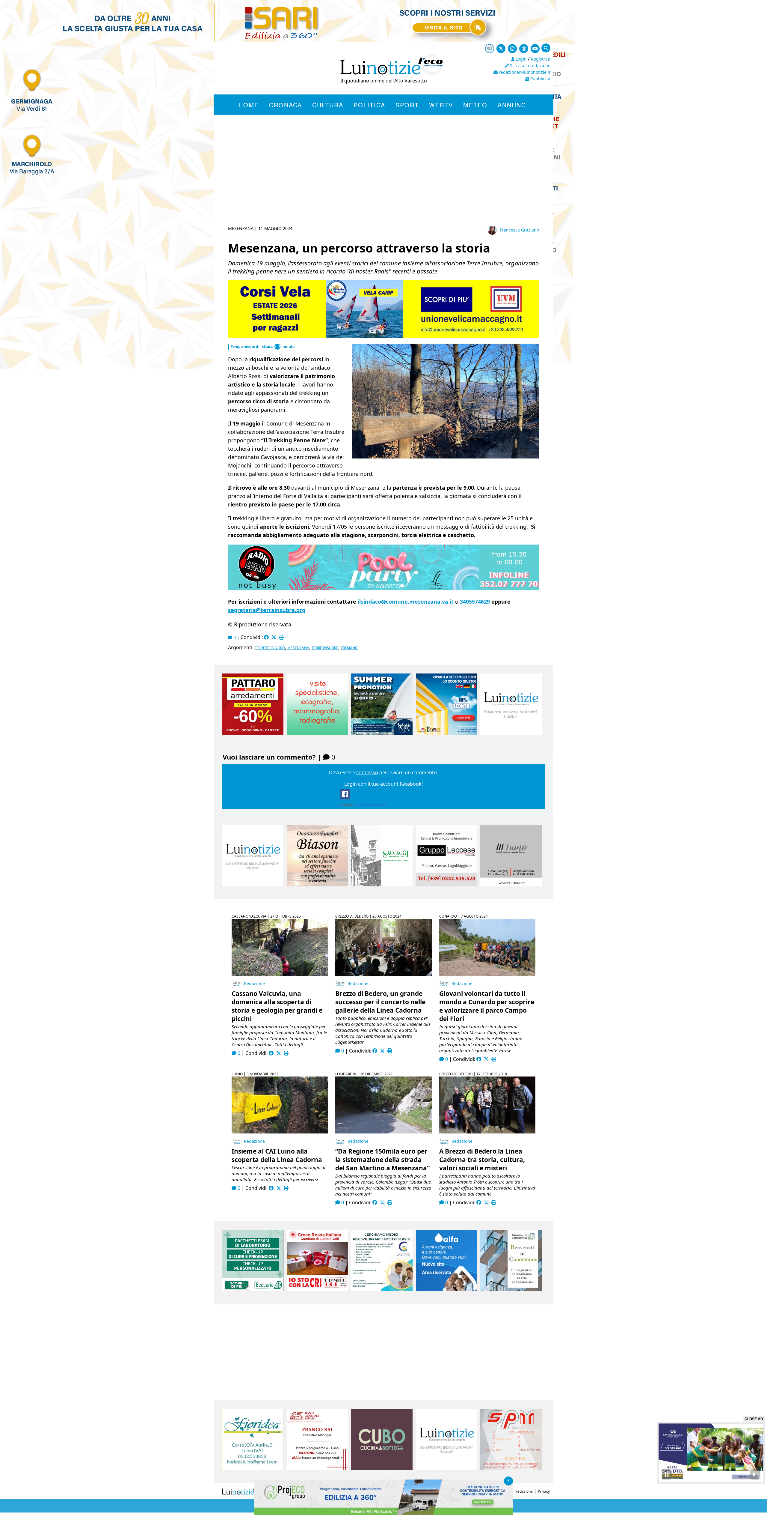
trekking (349, 647)
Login (520, 59)
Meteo (475, 104)
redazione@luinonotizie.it (524, 72)
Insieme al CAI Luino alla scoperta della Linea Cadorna (277, 1155)
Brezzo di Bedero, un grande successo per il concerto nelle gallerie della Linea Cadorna (380, 1001)
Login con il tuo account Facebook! (383, 784)
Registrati (540, 59)
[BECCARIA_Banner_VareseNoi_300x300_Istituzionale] (252, 1289)
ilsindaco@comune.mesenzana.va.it (406, 601)
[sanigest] (317, 733)
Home (248, 104)
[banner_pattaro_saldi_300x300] (252, 733)
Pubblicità (539, 79)
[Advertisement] (383, 177)
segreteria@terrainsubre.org (266, 610)
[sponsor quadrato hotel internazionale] (511, 884)
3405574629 (475, 601)
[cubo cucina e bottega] (382, 1468)
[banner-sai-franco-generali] (317, 1468)
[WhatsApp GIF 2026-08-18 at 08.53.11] (383, 1513)
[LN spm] (511, 1468)
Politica (369, 104)
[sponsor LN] (511, 733)
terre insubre (325, 647)
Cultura (327, 104)
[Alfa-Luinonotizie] (446, 1289)
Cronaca (285, 104)
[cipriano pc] (383, 588)
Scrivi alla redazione (529, 65)
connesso (367, 772)
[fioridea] (252, 1468)
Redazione (254, 983)
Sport (407, 104)
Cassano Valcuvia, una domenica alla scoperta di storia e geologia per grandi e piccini (277, 1006)
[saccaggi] (382, 884)
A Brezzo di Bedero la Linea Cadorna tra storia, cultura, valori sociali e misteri (482, 1159)
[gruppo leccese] (446, 884)
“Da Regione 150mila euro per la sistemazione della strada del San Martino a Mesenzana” (382, 1159)
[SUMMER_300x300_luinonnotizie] (382, 733)
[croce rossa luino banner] (317, 1289)
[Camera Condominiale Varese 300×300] (511, 1289)
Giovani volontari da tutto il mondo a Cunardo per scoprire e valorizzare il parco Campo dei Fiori (486, 1006)
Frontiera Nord (270, 647)
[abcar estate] (383, 336)
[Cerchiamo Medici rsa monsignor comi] (382, 1289)
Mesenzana (298, 647)
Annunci (513, 104)
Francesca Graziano (519, 230)
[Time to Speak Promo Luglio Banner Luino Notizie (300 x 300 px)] (446, 733)
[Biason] (317, 884)
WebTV (441, 104)
